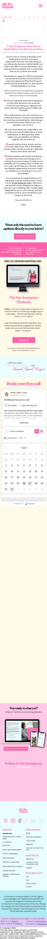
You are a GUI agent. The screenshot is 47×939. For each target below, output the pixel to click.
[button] (40, 5)
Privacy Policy (39, 934)
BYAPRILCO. (18, 923)
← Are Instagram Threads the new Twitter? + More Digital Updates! (12, 251)
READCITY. (15, 921)
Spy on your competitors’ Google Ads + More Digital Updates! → (34, 251)
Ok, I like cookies (23, 934)
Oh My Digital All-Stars (22, 183)
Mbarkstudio (42, 924)
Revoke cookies (28, 938)
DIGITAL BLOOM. (41, 921)
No (32, 934)
